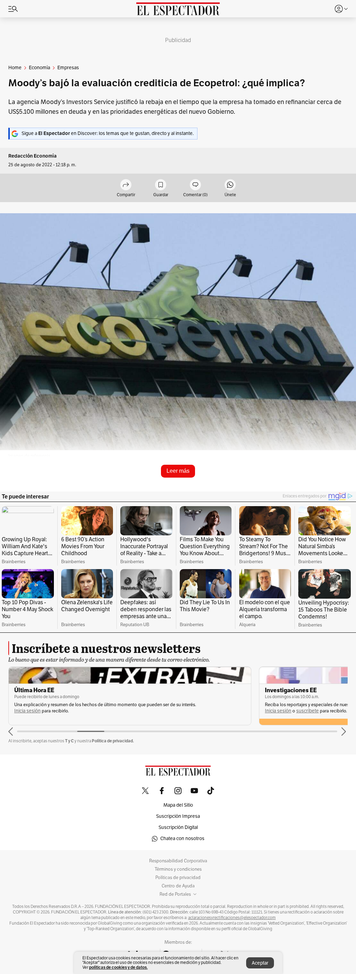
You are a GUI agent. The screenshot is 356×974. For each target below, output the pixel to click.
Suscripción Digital (178, 827)
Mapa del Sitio (178, 805)
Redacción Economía (32, 156)
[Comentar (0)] (195, 185)
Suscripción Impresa (178, 816)
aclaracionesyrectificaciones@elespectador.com (232, 917)
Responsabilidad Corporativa (178, 861)
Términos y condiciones (178, 869)
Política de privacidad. (113, 740)
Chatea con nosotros (182, 838)
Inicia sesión (27, 711)
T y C (69, 740)
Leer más (178, 471)
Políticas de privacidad (178, 877)
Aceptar (260, 963)
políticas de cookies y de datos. (118, 967)
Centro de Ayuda (178, 886)
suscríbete (307, 711)
